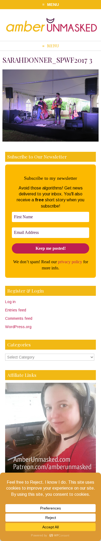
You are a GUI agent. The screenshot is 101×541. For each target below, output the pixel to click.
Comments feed (18, 318)
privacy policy (70, 261)
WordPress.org (18, 327)
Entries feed (15, 310)
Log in (10, 302)
